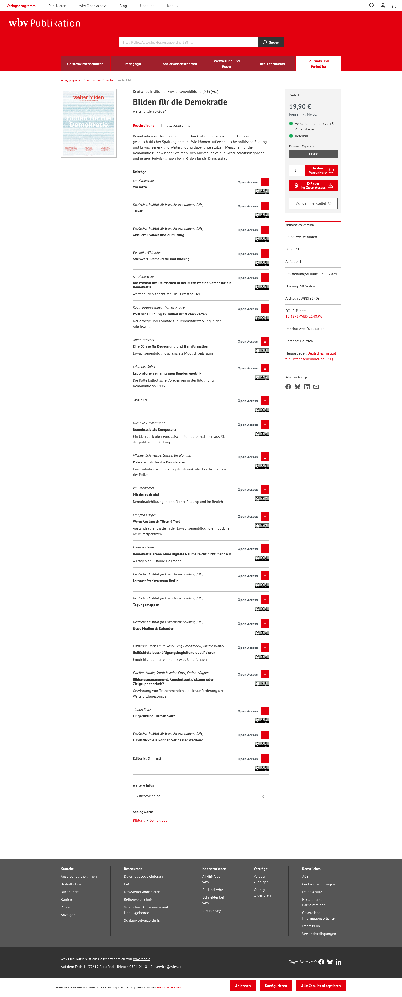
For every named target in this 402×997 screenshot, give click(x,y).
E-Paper (313, 153)
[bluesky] (329, 962)
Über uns (147, 5)
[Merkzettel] (371, 5)
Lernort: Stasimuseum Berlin (155, 580)
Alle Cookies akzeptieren (321, 985)
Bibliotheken (71, 884)
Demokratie (158, 820)
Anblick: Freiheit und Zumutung (158, 235)
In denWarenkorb (318, 170)
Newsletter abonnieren (142, 891)
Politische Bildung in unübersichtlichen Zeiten (170, 314)
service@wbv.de (168, 966)
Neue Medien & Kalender (153, 628)
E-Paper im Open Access (313, 185)
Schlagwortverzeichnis (142, 920)
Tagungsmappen (146, 604)
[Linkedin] (337, 962)
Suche (274, 42)
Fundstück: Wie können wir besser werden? (168, 740)
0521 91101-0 (141, 966)
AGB (305, 876)
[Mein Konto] (383, 5)
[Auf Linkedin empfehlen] (307, 387)
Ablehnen (243, 985)
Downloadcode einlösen (143, 876)
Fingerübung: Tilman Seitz (154, 716)
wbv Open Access (93, 5)
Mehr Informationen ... (170, 987)
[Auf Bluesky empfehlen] (297, 387)
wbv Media (141, 959)
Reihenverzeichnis (138, 899)
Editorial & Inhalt (147, 758)
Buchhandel (70, 891)
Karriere (67, 899)
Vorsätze (140, 187)
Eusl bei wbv (212, 889)
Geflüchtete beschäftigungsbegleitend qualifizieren (174, 652)
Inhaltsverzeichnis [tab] (175, 125)
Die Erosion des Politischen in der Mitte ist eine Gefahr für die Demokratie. (182, 284)
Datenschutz (312, 891)
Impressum (311, 926)
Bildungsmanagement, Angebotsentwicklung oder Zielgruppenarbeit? (173, 681)
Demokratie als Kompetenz (154, 429)
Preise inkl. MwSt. (303, 114)
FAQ (127, 884)
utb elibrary (211, 910)
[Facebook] (320, 962)
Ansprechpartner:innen (79, 876)
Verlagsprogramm (21, 5)
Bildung (139, 820)
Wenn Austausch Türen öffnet (156, 521)
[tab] (144, 125)
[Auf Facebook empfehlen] (288, 387)
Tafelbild (140, 400)
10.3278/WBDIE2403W (303, 316)
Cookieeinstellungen (318, 884)
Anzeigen (68, 914)
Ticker (138, 211)
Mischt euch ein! (146, 494)
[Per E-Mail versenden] (316, 387)
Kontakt (173, 5)
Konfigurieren (276, 985)
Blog (123, 5)
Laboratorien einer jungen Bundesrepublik (167, 373)
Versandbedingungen (319, 933)
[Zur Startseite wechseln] (44, 22)
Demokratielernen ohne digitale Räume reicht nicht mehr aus (182, 554)
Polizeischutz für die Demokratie (159, 462)
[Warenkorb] (394, 5)
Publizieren (57, 5)
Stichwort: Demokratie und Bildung (161, 258)
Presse (66, 907)
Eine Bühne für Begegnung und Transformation (170, 346)
